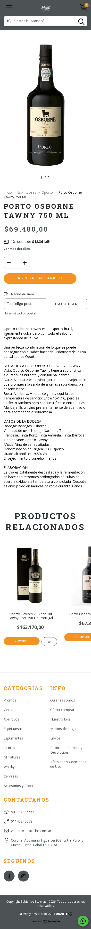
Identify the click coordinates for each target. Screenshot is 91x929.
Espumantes (13, 738)
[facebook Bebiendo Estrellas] (9, 876)
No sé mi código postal (20, 313)
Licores (9, 747)
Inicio (8, 192)
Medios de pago (63, 728)
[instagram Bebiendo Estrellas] (23, 876)
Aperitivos (11, 719)
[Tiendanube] (45, 922)
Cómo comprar (62, 709)
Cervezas (11, 776)
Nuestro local (60, 719)
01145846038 (21, 821)
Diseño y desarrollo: (43, 914)
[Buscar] (81, 22)
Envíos (55, 738)
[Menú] (9, 8)
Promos (10, 700)
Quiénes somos (62, 700)
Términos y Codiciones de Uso (68, 764)
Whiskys (10, 766)
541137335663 (22, 811)
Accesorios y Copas (19, 785)
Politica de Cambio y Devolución (66, 750)
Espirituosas (26, 192)
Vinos (8, 709)
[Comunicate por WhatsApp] (83, 921)
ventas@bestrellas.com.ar (31, 830)
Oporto (47, 192)
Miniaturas (12, 757)
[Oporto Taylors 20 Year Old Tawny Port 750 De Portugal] (49, 641)
